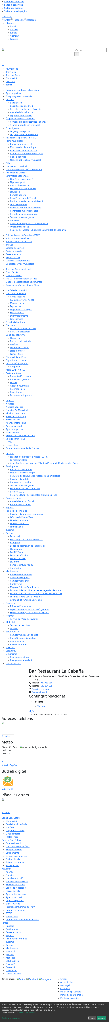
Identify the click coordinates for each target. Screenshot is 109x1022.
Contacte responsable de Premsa (22, 919)
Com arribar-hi (39, 692)
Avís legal (65, 985)
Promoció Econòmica (16, 938)
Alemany (14, 35)
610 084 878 (46, 685)
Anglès (13, 32)
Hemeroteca (12, 916)
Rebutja (91, 1018)
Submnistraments (15, 862)
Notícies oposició (14, 878)
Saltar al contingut (13, 4)
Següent (14, 765)
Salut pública (12, 960)
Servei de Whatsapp (16, 887)
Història (10, 827)
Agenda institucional (16, 894)
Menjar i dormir (14, 849)
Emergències (12, 865)
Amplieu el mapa (40, 689)
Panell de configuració (71, 994)
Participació (12, 929)
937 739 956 (46, 682)
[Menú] (3, 65)
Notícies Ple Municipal (17, 881)
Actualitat (6, 868)
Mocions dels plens (15, 884)
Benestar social (13, 932)
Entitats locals (13, 859)
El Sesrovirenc (13, 903)
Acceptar (101, 1018)
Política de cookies (69, 998)
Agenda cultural (14, 897)
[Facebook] (17, 19)
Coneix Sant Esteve (11, 817)
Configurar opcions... (11, 1018)
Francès (14, 38)
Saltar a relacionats (14, 7)
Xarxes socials (13, 890)
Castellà (14, 29)
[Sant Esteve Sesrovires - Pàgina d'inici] (25, 55)
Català (13, 26)
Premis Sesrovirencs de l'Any (20, 906)
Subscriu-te (7, 788)
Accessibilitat (66, 982)
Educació (10, 951)
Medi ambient (13, 948)
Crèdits (64, 978)
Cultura (9, 945)
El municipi (11, 821)
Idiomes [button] (10, 23)
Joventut (10, 954)
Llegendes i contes (15, 830)
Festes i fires (12, 836)
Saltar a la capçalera (14, 1)
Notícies (10, 875)
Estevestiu (11, 967)
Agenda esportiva (15, 900)
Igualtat (10, 925)
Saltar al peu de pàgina (15, 11)
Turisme (10, 941)
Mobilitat (10, 957)
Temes (5, 922)
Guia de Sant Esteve (11, 840)
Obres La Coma (13, 973)
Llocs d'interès (13, 833)
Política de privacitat (70, 991)
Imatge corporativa (15, 910)
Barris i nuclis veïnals (16, 824)
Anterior (6, 765)
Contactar (7, 16)
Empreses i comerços (16, 856)
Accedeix (6, 736)
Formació (10, 964)
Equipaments (12, 852)
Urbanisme (11, 970)
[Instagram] (30, 19)
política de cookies (27, 1012)
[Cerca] (76, 54)
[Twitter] (6, 19)
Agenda (10, 871)
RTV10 (9, 913)
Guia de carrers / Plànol (18, 846)
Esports (10, 935)
